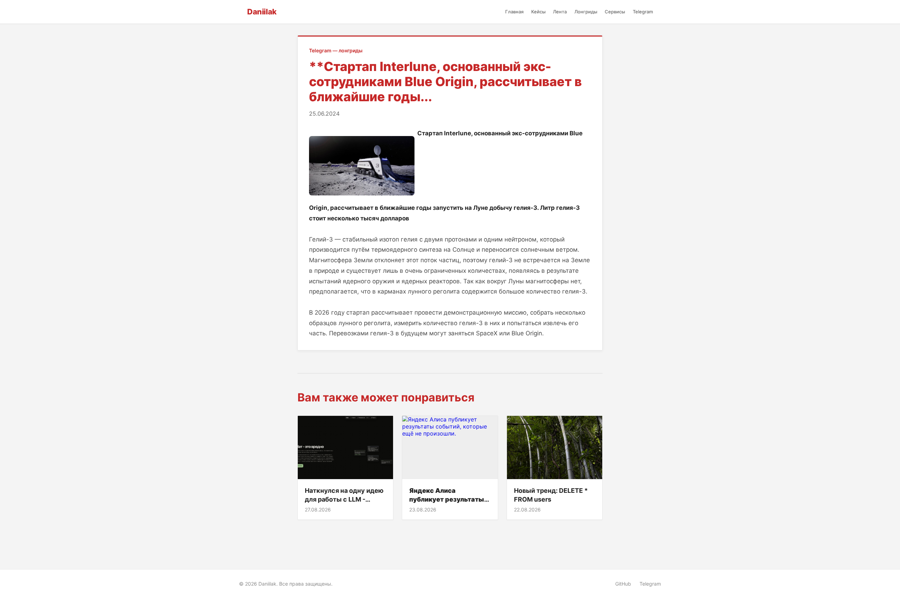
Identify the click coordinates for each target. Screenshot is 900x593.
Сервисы (615, 11)
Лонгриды (585, 11)
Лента (560, 11)
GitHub (623, 584)
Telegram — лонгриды (335, 50)
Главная (514, 11)
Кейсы (538, 11)
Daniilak (262, 11)
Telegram (643, 11)
